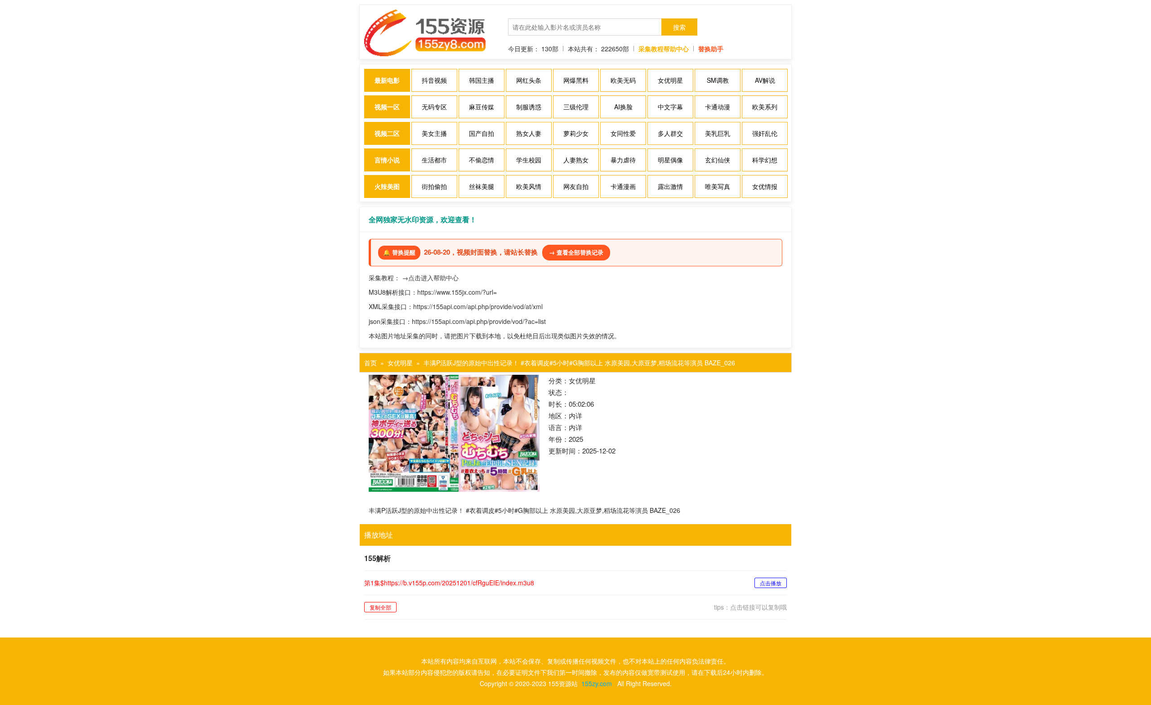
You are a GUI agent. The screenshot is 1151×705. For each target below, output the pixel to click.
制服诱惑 (528, 106)
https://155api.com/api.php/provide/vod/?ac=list (479, 321)
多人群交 (670, 133)
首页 (370, 362)
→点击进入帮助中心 (430, 277)
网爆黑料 (576, 80)
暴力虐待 (623, 159)
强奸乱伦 (764, 133)
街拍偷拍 (434, 186)
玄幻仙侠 (717, 159)
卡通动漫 (717, 106)
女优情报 (764, 186)
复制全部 (380, 607)
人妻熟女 (576, 159)
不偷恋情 (481, 159)
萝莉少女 (576, 133)
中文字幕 (670, 106)
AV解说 (765, 80)
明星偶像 (670, 159)
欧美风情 (528, 186)
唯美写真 (717, 186)
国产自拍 (481, 133)
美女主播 (434, 133)
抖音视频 (434, 80)
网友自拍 (576, 186)
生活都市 (434, 159)
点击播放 (770, 583)
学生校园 (528, 159)
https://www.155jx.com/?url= (457, 291)
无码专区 (434, 106)
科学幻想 (764, 159)
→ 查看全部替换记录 (576, 252)
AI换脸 (623, 106)
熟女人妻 (528, 133)
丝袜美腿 (481, 186)
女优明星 (670, 80)
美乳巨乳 (717, 133)
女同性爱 (623, 133)
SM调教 (718, 80)
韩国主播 (481, 80)
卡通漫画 (623, 186)
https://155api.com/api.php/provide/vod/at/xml (478, 306)
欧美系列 (764, 106)
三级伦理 (576, 106)
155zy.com (596, 683)
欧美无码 (623, 80)
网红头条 (528, 80)
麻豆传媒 (481, 106)
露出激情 (670, 186)
